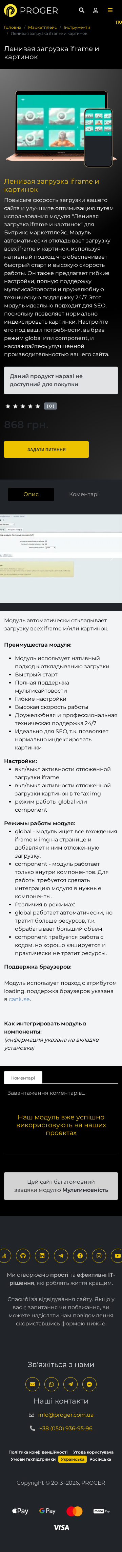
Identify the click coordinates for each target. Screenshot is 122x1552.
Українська (72, 1459)
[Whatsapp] (51, 1384)
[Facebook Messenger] (89, 1384)
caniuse (19, 999)
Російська (100, 1459)
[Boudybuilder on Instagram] (99, 1256)
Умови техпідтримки (33, 1459)
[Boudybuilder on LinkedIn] (42, 1256)
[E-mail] (32, 1384)
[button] (110, 10)
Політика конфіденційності (38, 1452)
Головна (12, 27)
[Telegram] (61, 1256)
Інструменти (77, 27)
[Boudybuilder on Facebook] (80, 1256)
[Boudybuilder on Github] (23, 1256)
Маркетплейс (42, 27)
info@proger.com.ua (66, 1415)
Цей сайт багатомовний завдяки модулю (61, 1186)
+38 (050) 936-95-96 (66, 1428)
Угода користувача (93, 1452)
